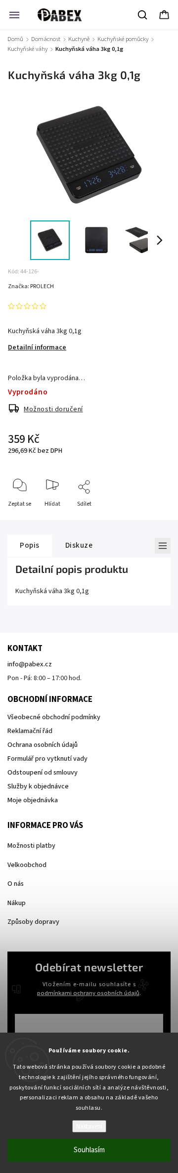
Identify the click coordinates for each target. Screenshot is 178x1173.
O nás (15, 884)
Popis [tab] (30, 545)
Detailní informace (37, 347)
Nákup (16, 903)
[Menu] (14, 15)
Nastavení (89, 1126)
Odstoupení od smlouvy (42, 773)
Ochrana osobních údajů (42, 745)
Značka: (31, 286)
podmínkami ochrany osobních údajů (88, 993)
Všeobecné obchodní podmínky (53, 717)
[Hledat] (143, 15)
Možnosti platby (31, 846)
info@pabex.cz (29, 664)
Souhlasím (89, 1150)
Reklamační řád (29, 731)
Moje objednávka (32, 800)
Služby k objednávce (38, 786)
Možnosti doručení (53, 409)
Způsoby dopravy (33, 922)
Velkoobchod (26, 865)
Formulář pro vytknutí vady (47, 759)
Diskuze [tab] (79, 545)
